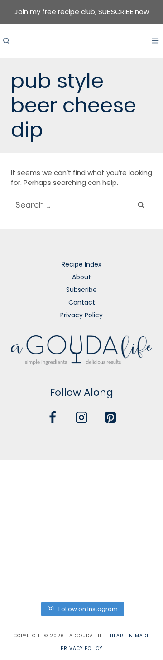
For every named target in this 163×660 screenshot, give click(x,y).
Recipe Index (81, 264)
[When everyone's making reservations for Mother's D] (25, 512)
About (81, 276)
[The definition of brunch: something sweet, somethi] (137, 546)
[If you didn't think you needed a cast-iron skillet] (81, 512)
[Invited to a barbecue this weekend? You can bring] (25, 479)
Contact (81, 302)
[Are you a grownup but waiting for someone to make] (137, 479)
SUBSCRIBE (115, 11)
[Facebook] (52, 417)
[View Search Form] (6, 41)
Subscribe (81, 289)
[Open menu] (155, 40)
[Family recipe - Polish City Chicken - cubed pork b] (25, 546)
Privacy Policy (81, 315)
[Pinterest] (110, 417)
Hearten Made (129, 635)
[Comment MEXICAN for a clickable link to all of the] (137, 512)
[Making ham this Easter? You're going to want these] (25, 579)
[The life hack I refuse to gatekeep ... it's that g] (81, 546)
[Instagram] (81, 417)
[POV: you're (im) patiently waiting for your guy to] (81, 479)
